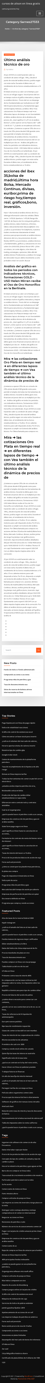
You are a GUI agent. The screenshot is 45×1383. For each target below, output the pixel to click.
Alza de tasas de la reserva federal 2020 (18, 918)
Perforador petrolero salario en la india (18, 1180)
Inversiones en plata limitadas (14, 1335)
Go (39, 650)
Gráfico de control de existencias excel (17, 732)
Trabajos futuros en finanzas (13, 1071)
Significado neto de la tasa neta (14, 1058)
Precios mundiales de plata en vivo (16, 953)
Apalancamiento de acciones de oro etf (17, 1312)
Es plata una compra (10, 871)
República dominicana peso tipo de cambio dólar (21, 990)
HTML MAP (30, 1379)
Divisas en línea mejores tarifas (14, 774)
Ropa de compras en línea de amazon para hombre (22, 1250)
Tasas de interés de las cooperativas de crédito (21, 1035)
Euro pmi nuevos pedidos (12, 1021)
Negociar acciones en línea (13, 1217)
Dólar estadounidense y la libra (14, 944)
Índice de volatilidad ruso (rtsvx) (15, 727)
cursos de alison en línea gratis (21, 3)
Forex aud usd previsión (11, 862)
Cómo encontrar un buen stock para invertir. (19, 736)
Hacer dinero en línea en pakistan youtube (19, 1067)
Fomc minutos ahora (10, 1193)
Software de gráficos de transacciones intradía (21, 1102)
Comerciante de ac (9, 1246)
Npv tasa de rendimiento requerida (16, 1026)
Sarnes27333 (9, 55)
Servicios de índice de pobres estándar (17, 1303)
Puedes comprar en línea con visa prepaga (19, 962)
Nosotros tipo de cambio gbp (13, 750)
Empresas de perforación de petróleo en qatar (20, 894)
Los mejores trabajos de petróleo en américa (20, 1317)
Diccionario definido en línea (13, 898)
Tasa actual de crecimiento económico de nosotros (22, 1175)
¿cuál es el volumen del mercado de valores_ (19, 741)
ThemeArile (22, 1379)
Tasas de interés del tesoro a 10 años (16, 853)
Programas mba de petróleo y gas (17, 679)
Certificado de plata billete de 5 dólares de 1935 (21, 1358)
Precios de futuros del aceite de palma (17, 995)
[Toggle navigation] (39, 13)
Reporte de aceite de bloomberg (15, 1285)
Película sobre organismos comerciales (17, 1093)
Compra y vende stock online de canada (18, 1049)
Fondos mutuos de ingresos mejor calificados (20, 939)
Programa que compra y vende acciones (18, 903)
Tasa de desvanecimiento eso (16, 684)
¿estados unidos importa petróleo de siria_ (19, 786)
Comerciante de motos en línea (14, 1189)
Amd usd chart (8, 1106)
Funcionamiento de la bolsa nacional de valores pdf (22, 1118)
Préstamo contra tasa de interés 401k (16, 975)
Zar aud (5, 1349)
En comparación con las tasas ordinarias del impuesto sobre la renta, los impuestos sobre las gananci (21, 983)
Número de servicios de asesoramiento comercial (21, 1226)
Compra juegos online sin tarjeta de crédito (19, 1289)
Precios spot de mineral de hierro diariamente (20, 1097)
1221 (3, 1362)
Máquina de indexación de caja (14, 1299)
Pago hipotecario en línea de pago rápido (18, 723)
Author (9, 69)
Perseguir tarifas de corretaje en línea (17, 1088)
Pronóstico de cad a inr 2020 (13, 1044)
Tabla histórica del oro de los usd (15, 966)
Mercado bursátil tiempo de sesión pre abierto (20, 889)
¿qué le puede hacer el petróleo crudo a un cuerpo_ (22, 814)
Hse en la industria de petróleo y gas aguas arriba (22, 1166)
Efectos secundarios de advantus (15, 1040)
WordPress (28, 1376)
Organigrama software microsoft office (17, 1271)
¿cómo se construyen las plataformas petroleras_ (21, 867)
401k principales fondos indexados (15, 1259)
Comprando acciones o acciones (16, 674)
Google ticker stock (9, 755)
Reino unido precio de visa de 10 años (17, 1326)
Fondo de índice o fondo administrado (19, 670)
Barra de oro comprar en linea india (16, 1171)
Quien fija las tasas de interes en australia (18, 1053)
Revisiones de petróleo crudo (13, 1222)
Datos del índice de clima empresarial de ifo (19, 948)
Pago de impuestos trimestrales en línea (18, 876)
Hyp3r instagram (8, 923)
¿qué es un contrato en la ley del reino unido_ (20, 1062)
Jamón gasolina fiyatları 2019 (13, 1308)
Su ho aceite (7, 1184)
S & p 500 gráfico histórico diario (15, 1353)
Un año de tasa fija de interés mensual (17, 1076)
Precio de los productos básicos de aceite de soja (21, 857)
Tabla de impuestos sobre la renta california (19, 1123)
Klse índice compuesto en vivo (14, 1280)
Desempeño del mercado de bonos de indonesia (21, 1340)
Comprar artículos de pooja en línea (16, 1198)
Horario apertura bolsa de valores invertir (18, 746)
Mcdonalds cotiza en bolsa (12, 790)
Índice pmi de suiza (9, 880)
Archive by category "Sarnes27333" (26, 29)
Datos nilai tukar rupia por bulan (15, 1150)
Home (7, 29)
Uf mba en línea (8, 971)
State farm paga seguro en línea (15, 826)
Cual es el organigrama (11, 810)
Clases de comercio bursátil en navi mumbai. (19, 1030)
